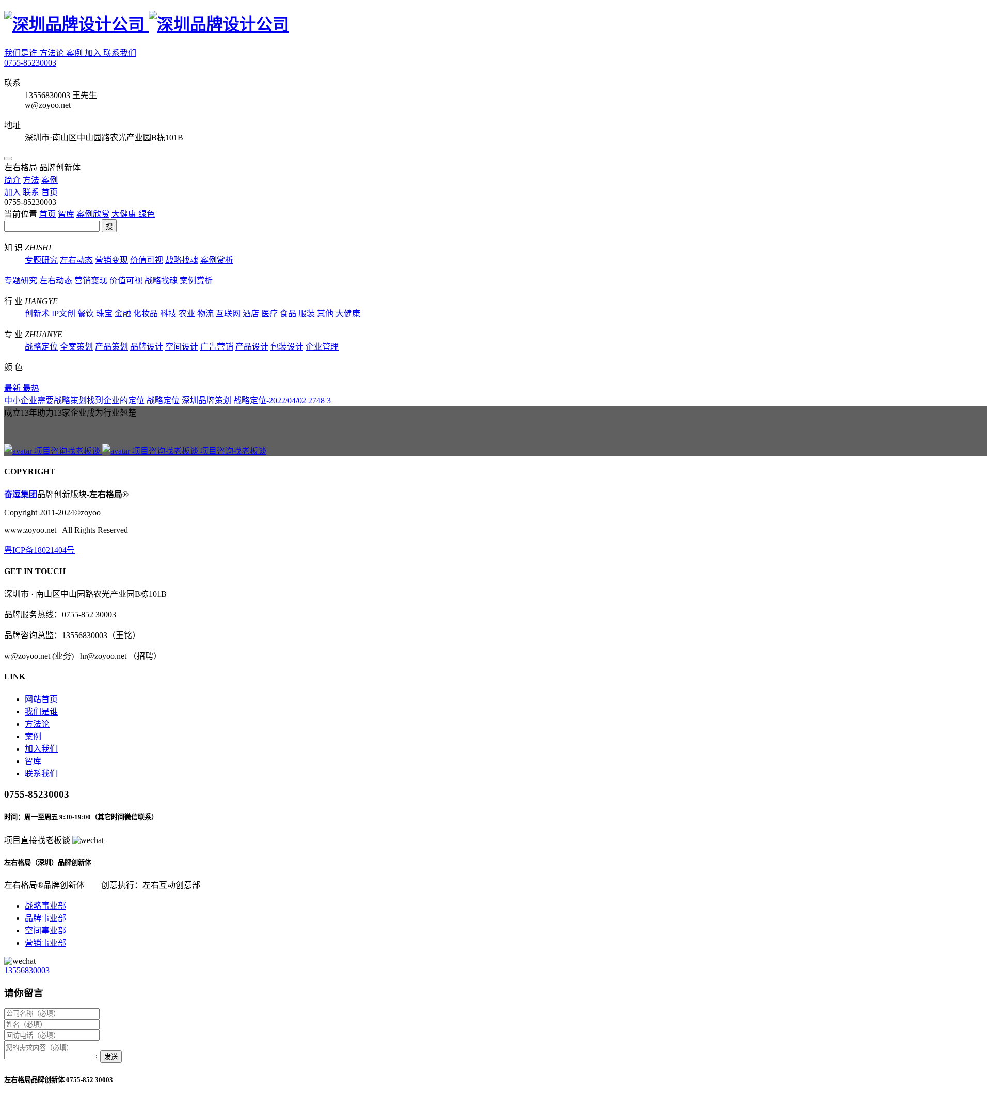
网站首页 (41, 699)
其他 (325, 313)
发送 (111, 1057)
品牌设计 (146, 346)
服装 (306, 313)
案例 (75, 53)
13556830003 (27, 970)
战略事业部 (45, 905)
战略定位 (41, 346)
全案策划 (76, 346)
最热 (31, 388)
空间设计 (181, 346)
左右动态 (76, 260)
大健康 (124, 214)
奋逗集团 (20, 494)
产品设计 (251, 346)
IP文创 (63, 313)
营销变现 (111, 260)
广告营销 (216, 346)
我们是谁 (21, 53)
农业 (187, 313)
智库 (66, 214)
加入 (94, 53)
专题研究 (41, 260)
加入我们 (41, 748)
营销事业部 (45, 943)
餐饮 (85, 313)
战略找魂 (181, 260)
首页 (47, 214)
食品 (288, 313)
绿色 (146, 214)
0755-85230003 (30, 62)
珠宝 (104, 313)
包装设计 (286, 346)
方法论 (52, 53)
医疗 (269, 313)
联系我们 (119, 53)
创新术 (37, 313)
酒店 (251, 313)
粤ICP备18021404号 (39, 550)
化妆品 (145, 313)
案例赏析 (216, 260)
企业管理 (322, 346)
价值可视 (146, 260)
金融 (123, 313)
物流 (205, 313)
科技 (168, 313)
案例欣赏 (92, 214)
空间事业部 (45, 930)
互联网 (228, 313)
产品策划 (111, 346)
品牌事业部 (45, 918)
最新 (13, 388)
